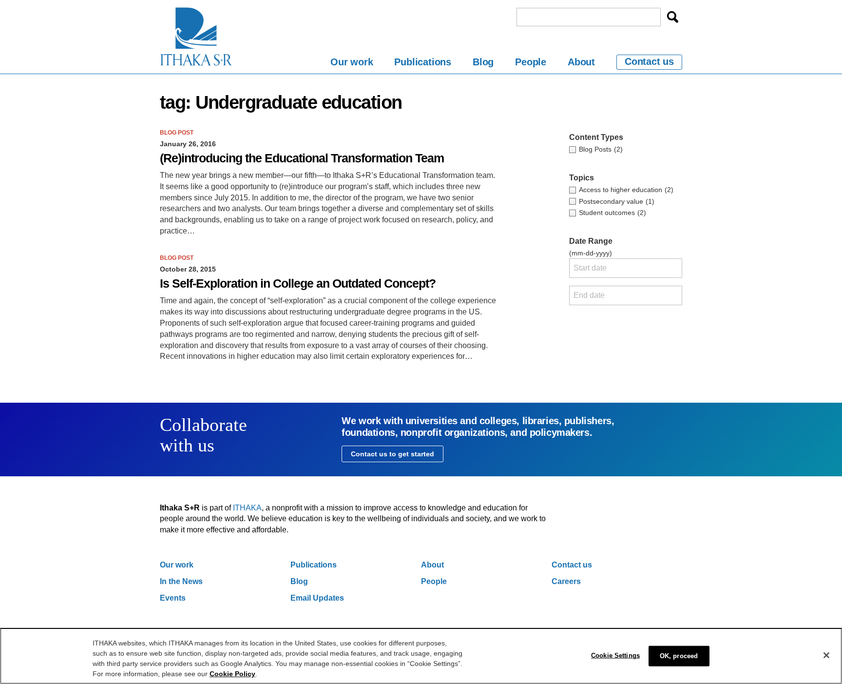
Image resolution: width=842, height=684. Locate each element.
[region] (421, 656)
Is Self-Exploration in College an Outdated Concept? (298, 283)
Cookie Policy (232, 674)
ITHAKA (247, 508)
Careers (566, 581)
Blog (483, 62)
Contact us (649, 61)
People (530, 62)
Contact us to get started (392, 454)
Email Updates (317, 598)
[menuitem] (352, 63)
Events (173, 598)
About (581, 62)
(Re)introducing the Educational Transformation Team (302, 158)
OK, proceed (679, 656)
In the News (181, 581)
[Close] (826, 655)
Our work (351, 62)
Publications (422, 62)
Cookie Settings (615, 655)
